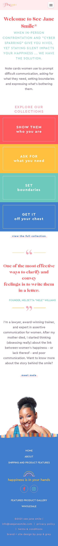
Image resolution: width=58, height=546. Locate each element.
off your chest (29, 219)
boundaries (29, 190)
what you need (29, 161)
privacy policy (46, 523)
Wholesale (29, 506)
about (29, 456)
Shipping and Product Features (29, 462)
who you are (29, 131)
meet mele (29, 375)
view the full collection (29, 236)
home (29, 450)
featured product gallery (29, 500)
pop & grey (44, 534)
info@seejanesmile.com (17, 523)
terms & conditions (30, 529)
